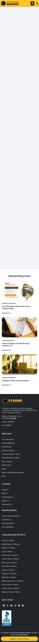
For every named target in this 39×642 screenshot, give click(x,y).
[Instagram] (15, 605)
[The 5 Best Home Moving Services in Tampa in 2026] (19, 290)
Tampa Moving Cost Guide (10, 458)
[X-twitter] (7, 605)
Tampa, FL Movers (8, 540)
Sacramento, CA (7, 504)
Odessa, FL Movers (8, 570)
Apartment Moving (8, 450)
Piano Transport (7, 461)
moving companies (9, 303)
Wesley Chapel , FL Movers (11, 544)
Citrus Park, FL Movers (9, 566)
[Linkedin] (19, 605)
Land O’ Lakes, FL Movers (10, 559)
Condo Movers (6, 520)
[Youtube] (11, 605)
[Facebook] (4, 605)
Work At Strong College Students (13, 472)
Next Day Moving (7, 527)
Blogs (4, 476)
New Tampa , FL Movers (10, 555)
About (4, 469)
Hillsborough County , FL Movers (12, 581)
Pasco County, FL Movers (10, 584)
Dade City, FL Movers (9, 577)
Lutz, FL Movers (7, 551)
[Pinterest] (23, 605)
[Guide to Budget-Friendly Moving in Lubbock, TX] (19, 327)
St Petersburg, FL (8, 497)
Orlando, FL (5, 501)
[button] (32, 3)
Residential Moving (8, 443)
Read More (5, 313)
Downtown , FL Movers (9, 573)
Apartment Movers (8, 523)
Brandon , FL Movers (8, 548)
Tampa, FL (5, 490)
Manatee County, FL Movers (11, 592)
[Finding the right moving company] (19, 364)
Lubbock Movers (8, 340)
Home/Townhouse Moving (10, 516)
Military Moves (6, 465)
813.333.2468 (11, 418)
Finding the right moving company (15, 381)
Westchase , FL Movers (9, 562)
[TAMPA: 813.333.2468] (37, 3)
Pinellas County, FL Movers (10, 588)
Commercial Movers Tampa (11, 454)
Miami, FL (5, 493)
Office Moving (6, 447)
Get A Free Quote (8, 439)
